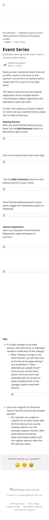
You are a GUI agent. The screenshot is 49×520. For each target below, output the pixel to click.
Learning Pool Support (24, 509)
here (25, 115)
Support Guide (13, 506)
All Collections (9, 33)
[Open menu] (43, 5)
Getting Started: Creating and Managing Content (21, 37)
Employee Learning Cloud (30, 33)
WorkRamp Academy (32, 506)
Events (8, 42)
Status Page (33, 503)
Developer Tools (17, 503)
